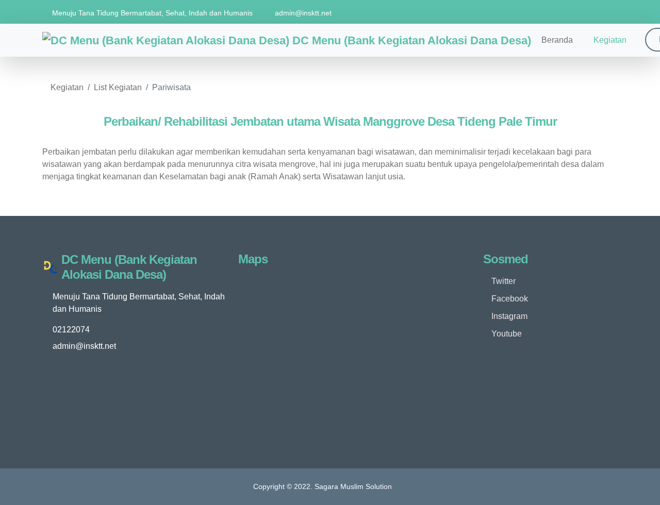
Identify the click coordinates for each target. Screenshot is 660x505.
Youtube (505, 333)
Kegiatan (609, 40)
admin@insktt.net (303, 13)
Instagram (508, 316)
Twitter (502, 281)
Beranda (557, 40)
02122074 (71, 329)
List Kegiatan (118, 87)
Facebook (508, 298)
